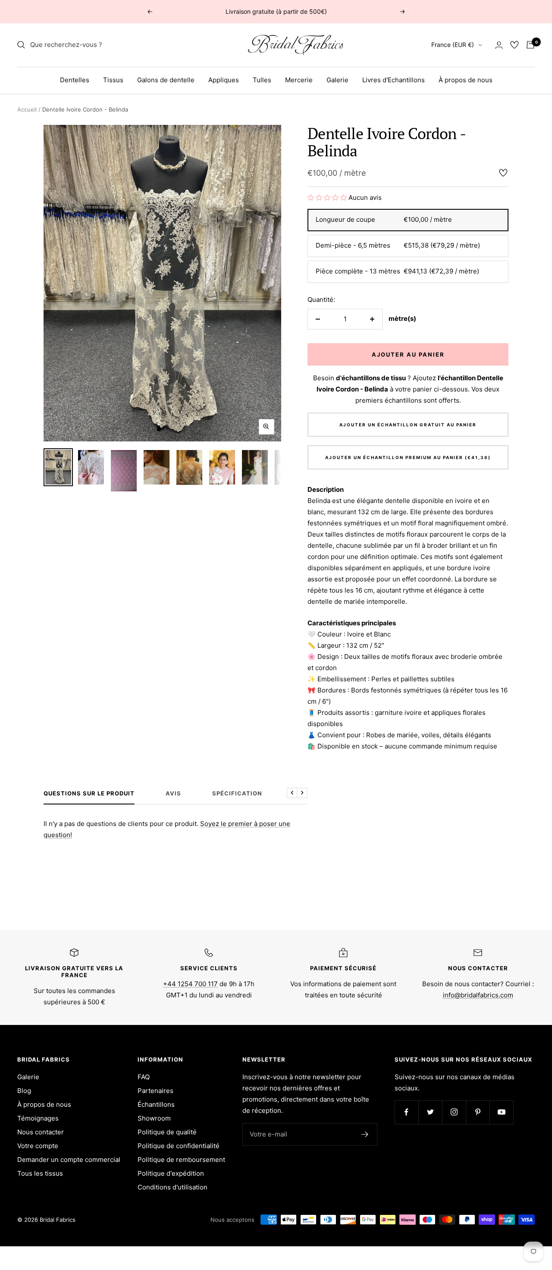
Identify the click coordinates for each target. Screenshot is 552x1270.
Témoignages (38, 1118)
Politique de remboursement (181, 1159)
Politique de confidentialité (179, 1146)
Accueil (27, 109)
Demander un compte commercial (68, 1159)
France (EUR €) (452, 44)
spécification (237, 793)
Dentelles (74, 80)
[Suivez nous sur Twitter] (430, 1112)
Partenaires (155, 1091)
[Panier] (530, 45)
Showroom (154, 1118)
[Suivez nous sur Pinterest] (477, 1112)
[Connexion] (499, 45)
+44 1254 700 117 (190, 984)
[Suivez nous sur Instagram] (454, 1112)
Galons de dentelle (165, 80)
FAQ (144, 1077)
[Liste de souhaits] (514, 45)
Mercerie (299, 80)
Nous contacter (40, 1132)
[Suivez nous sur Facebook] (406, 1112)
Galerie (337, 80)
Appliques (223, 80)
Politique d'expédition (171, 1173)
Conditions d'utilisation (172, 1187)
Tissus (113, 80)
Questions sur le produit (89, 793)
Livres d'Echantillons (393, 80)
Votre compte (37, 1146)
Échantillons (156, 1104)
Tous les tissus (40, 1173)
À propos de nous (465, 80)
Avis (173, 793)
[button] (327, 197)
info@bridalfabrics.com (478, 995)
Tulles (262, 80)
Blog (24, 1091)
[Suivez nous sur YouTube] (501, 1112)
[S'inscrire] (365, 1134)
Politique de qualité (167, 1132)
